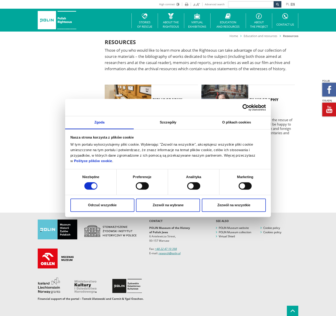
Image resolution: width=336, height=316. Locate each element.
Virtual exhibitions (197, 24)
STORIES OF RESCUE (144, 24)
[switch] (142, 186)
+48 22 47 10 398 (166, 249)
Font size (195, 4)
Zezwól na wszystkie (233, 205)
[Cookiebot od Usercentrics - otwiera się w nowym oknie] (246, 107)
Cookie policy (271, 228)
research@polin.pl (170, 253)
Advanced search (215, 4)
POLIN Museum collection (235, 232)
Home (233, 36)
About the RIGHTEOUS (171, 24)
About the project (259, 24)
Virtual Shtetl (227, 236)
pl (287, 4)
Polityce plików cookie (93, 161)
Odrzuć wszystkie (102, 205)
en (293, 4)
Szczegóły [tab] (168, 122)
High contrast (167, 4)
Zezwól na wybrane (168, 205)
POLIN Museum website (234, 228)
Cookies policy (272, 232)
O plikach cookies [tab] (236, 122)
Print (185, 4)
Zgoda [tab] (99, 122)
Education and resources (228, 24)
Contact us (285, 24)
